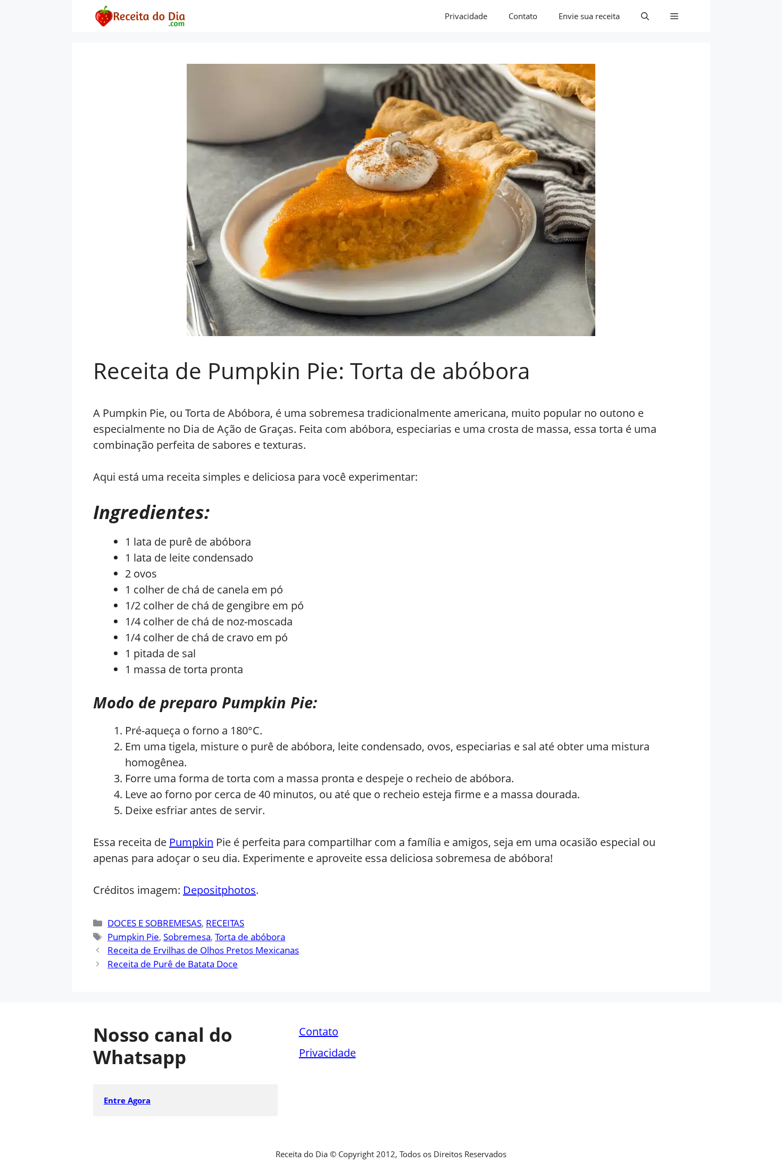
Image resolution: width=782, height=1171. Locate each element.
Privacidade (466, 16)
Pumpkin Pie (133, 937)
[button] (645, 16)
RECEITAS (225, 923)
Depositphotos (219, 890)
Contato (523, 16)
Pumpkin (191, 842)
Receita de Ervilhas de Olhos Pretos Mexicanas (203, 950)
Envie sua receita (589, 16)
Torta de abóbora (250, 937)
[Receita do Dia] (139, 16)
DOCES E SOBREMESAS (154, 923)
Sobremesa (187, 937)
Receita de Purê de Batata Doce (172, 964)
